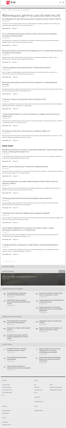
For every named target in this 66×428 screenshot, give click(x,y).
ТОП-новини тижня (7, 390)
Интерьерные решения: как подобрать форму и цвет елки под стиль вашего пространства (50, 359)
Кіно (35, 384)
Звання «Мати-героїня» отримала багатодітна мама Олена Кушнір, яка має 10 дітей (18, 302)
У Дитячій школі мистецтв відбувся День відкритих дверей (26, 213)
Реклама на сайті (6, 424)
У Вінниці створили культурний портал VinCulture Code (24, 99)
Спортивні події (38, 390)
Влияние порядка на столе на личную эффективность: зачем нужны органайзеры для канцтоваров (50, 350)
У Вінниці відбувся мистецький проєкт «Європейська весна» (26, 68)
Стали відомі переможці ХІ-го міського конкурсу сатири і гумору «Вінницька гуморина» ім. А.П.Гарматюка (28, 229)
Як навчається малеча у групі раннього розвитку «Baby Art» (26, 131)
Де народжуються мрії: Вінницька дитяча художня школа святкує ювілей (31, 19)
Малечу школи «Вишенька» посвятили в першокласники (25, 167)
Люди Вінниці (5, 413)
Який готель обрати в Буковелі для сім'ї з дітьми (19, 277)
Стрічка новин (6, 384)
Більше (14, 28)
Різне (35, 392)
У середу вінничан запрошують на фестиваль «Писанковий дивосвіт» (30, 245)
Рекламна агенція (38, 401)
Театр (51, 384)
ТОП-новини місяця (7, 392)
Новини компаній (6, 387)
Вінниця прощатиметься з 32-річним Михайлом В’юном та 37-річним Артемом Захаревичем (50, 309)
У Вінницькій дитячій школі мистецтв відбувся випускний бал (27, 198)
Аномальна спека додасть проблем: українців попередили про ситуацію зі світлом (17, 336)
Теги (3, 395)
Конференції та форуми (56, 390)
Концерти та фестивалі (56, 387)
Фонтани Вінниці (6, 410)
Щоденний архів (38, 410)
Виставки (36, 387)
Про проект (5, 422)
